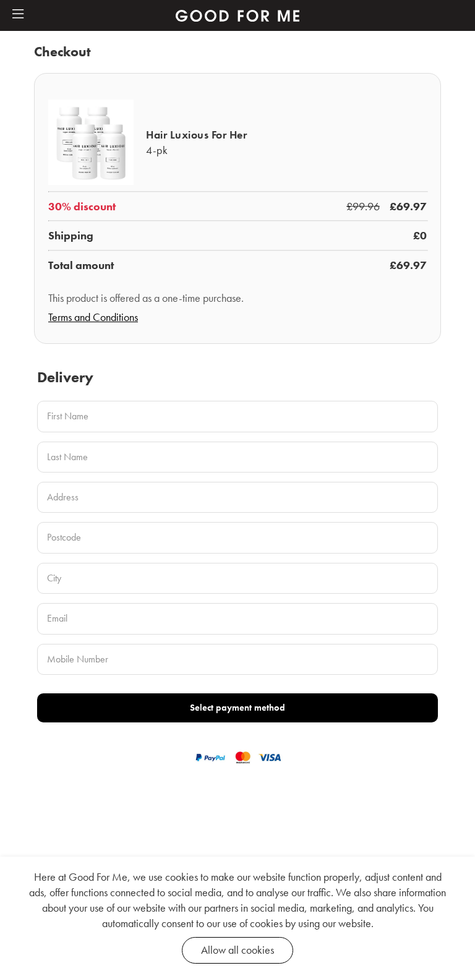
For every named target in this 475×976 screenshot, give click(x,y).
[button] (18, 14)
